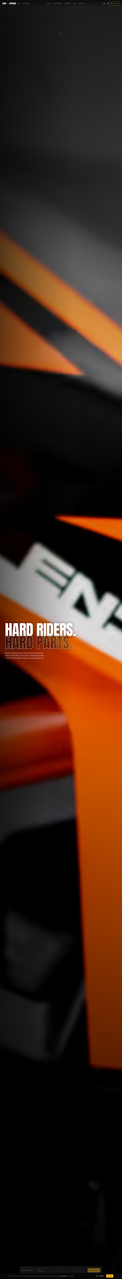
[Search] (104, 3)
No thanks (100, 1276)
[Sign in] (108, 3)
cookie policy (63, 1276)
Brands (67, 3)
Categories (58, 3)
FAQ (74, 3)
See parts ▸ (94, 1270)
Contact (81, 3)
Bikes (49, 3)
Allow (110, 1276)
